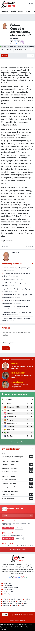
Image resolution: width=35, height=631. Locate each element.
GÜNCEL (5, 599)
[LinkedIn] (19, 577)
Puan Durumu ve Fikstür (11, 587)
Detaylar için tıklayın (17, 442)
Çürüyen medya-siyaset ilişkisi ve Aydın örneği (22, 367)
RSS (6, 614)
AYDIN (28, 11)
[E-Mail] (11, 42)
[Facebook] (15, 42)
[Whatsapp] (25, 577)
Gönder (5, 348)
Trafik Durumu (8, 585)
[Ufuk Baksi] (5, 26)
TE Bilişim (22, 620)
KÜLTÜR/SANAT (8, 603)
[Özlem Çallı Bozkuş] (5, 375)
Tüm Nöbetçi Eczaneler (18, 549)
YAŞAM (22, 605)
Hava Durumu (8, 583)
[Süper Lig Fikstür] (32, 449)
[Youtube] (22, 577)
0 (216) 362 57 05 (8, 528)
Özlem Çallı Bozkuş (18, 373)
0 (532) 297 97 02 (8, 538)
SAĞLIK (13, 601)
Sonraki (29, 246)
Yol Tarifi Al (19, 528)
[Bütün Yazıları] (32, 264)
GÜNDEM (4, 11)
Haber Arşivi (7, 594)
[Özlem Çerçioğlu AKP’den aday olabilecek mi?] (17, 46)
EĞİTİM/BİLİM (22, 601)
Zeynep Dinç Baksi (17, 382)
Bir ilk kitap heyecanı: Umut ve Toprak (21, 376)
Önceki (5, 246)
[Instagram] (22, 42)
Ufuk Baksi (14, 38)
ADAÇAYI (18, 603)
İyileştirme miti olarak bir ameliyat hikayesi (19, 386)
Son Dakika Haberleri (10, 592)
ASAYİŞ (13, 11)
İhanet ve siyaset (9, 279)
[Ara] (29, 4)
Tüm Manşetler (8, 589)
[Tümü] (32, 359)
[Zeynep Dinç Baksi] (5, 384)
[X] (18, 42)
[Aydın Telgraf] (8, 4)
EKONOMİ (6, 605)
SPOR (26, 603)
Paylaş (5, 55)
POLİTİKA (28, 599)
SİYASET (21, 11)
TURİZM (5, 601)
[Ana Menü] (32, 4)
